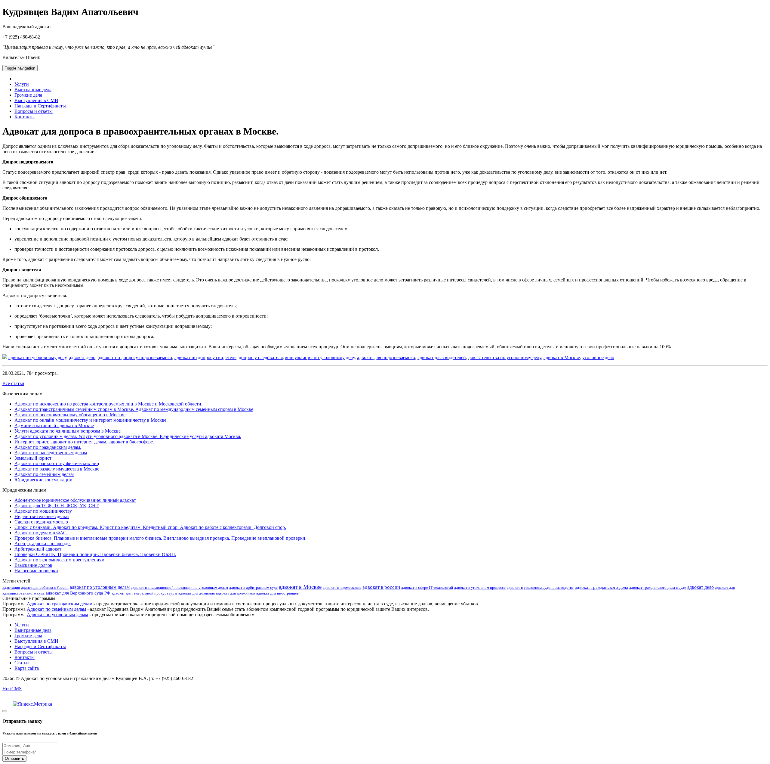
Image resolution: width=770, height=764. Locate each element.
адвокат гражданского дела (601, 587)
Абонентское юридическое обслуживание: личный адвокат (75, 500)
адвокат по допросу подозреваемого (135, 357)
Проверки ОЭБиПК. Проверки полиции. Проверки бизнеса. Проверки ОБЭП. (95, 554)
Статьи (21, 662)
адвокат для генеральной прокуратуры (144, 593)
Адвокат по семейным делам (44, 474)
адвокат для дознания (196, 593)
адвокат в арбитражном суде (253, 587)
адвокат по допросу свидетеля (205, 357)
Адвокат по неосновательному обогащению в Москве (69, 414)
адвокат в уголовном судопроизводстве (540, 587)
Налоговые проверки (36, 570)
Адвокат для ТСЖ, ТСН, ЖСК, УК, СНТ (56, 505)
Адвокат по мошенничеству (43, 511)
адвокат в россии (381, 587)
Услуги (21, 84)
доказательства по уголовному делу (504, 357)
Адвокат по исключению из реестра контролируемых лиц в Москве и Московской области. (108, 403)
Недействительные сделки (41, 516)
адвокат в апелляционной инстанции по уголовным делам (179, 587)
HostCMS (12, 688)
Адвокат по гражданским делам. (47, 447)
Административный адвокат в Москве (54, 425)
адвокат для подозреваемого (386, 357)
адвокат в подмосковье (342, 587)
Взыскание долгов (33, 565)
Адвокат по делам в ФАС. (41, 532)
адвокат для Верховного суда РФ (78, 593)
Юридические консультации (43, 479)
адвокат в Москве (562, 357)
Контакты (24, 116)
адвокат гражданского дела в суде (657, 587)
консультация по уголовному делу (320, 357)
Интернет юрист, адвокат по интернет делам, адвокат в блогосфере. (84, 441)
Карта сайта (26, 668)
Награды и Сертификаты (40, 105)
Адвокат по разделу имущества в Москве (56, 468)
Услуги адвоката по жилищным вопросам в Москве (67, 430)
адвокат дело (82, 357)
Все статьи (13, 383)
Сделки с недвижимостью (41, 521)
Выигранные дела (32, 89)
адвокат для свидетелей (441, 357)
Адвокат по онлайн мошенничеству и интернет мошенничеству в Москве (90, 420)
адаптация (11, 587)
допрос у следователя (261, 357)
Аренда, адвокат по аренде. (42, 543)
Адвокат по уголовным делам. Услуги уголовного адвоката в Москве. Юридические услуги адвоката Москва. (127, 436)
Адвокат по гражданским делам (59, 603)
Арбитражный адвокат (37, 548)
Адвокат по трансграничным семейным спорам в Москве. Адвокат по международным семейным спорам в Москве (133, 409)
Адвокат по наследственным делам (50, 452)
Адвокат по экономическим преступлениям (59, 559)
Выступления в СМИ (36, 100)
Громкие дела (28, 95)
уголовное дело (598, 357)
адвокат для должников (235, 593)
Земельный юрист (32, 458)
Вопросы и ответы (33, 111)
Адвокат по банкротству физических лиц (56, 463)
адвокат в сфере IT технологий (427, 587)
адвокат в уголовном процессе (480, 587)
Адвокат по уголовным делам (57, 614)
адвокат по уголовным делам (100, 587)
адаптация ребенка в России (45, 587)
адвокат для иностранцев (277, 593)
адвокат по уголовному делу (37, 357)
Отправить (14, 758)
